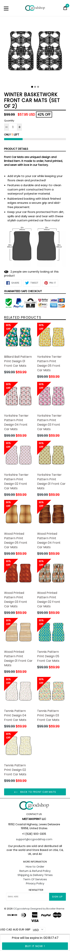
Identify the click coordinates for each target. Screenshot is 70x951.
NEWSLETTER (36, 890)
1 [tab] (32, 87)
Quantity (9, 120)
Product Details (16, 149)
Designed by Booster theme (47, 908)
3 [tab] (38, 87)
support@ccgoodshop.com (34, 839)
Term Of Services (35, 879)
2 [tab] (35, 87)
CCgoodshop (21, 908)
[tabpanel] (35, 52)
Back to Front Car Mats (38, 792)
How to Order (35, 866)
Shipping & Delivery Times (35, 875)
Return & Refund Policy (35, 871)
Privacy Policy (35, 883)
